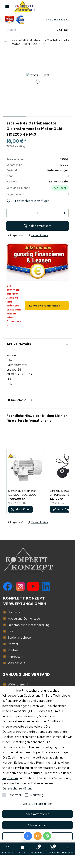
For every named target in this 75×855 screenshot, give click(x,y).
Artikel (22, 852)
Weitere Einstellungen (38, 804)
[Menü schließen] (7, 7)
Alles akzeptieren (37, 814)
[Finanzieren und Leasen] (9, 20)
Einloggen (67, 852)
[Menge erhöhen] (64, 213)
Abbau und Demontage (21, 618)
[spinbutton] (37, 213)
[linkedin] (46, 586)
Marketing (36, 795)
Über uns (11, 612)
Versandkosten (39, 235)
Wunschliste (37, 849)
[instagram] (20, 586)
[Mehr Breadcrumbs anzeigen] (5, 42)
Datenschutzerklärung (17, 788)
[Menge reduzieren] (11, 213)
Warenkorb (52, 849)
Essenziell (14, 795)
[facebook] (7, 586)
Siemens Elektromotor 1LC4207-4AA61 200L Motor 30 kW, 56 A (22, 493)
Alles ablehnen (38, 825)
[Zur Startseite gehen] (27, 7)
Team (9, 631)
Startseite (7, 852)
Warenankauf (14, 663)
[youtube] (33, 586)
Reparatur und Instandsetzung (26, 625)
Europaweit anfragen (47, 305)
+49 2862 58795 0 (57, 19)
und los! (62, 30)
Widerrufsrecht (15, 684)
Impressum (10, 778)
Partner (10, 644)
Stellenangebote (17, 637)
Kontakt (10, 650)
